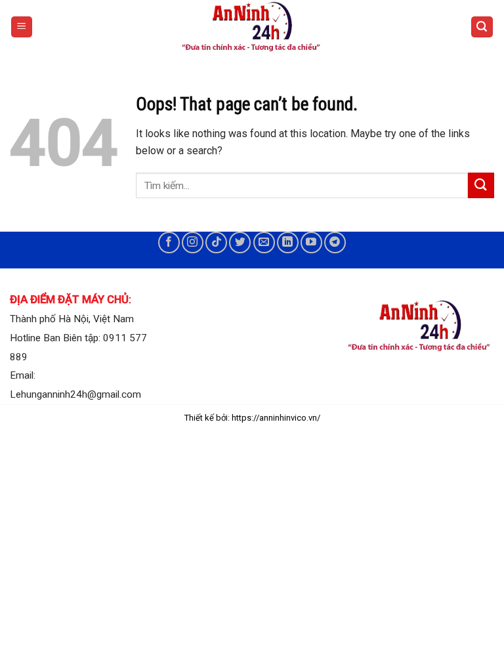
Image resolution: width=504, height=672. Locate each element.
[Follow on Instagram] (192, 242)
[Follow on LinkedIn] (288, 242)
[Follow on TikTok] (216, 242)
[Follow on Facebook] (169, 242)
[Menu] (22, 27)
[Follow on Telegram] (335, 242)
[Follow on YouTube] (311, 242)
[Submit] (481, 185)
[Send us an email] (264, 242)
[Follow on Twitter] (240, 242)
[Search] (482, 27)
